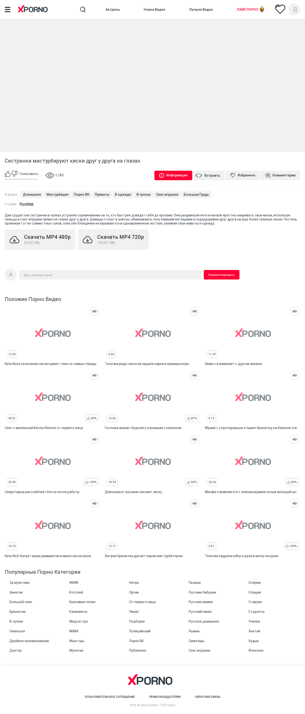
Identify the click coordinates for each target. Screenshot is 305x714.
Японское (256, 650)
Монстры (76, 641)
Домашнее (32, 194)
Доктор (16, 650)
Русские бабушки (202, 592)
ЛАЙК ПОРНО (247, 9)
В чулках (144, 194)
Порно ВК (81, 194)
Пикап (134, 612)
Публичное (137, 650)
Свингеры (196, 641)
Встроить (212, 175)
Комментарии (284, 175)
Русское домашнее (204, 621)
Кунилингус (78, 612)
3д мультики (20, 582)
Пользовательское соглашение (110, 697)
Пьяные (195, 582)
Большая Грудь (196, 194)
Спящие (255, 592)
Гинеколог (17, 631)
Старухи (255, 602)
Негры (134, 582)
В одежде (123, 194)
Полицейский (139, 631)
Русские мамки (201, 602)
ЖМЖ (73, 582)
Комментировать (221, 275)
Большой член (21, 602)
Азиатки (16, 592)
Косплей (76, 592)
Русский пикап (200, 612)
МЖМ (73, 631)
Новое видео (154, 9)
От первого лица (142, 602)
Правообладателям (165, 697)
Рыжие (194, 631)
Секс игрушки (167, 194)
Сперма (255, 582)
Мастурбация (57, 194)
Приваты (102, 194)
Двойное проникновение (29, 641)
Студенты (256, 612)
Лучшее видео (201, 9)
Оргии (134, 592)
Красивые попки (82, 602)
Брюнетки (17, 612)
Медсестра (78, 621)
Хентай (254, 631)
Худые (254, 641)
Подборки (137, 621)
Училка (254, 621)
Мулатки (76, 650)
